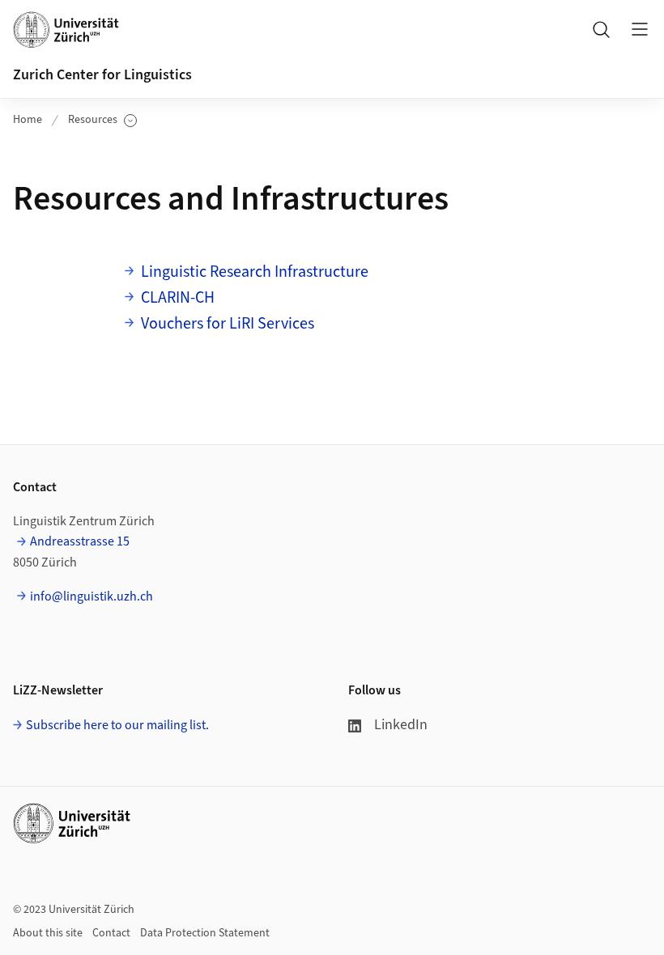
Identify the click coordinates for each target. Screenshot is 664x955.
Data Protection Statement (205, 933)
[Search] (600, 29)
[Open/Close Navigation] (639, 29)
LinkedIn (401, 725)
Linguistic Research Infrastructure (254, 272)
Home (27, 120)
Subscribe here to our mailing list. (117, 725)
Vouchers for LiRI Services (227, 323)
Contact (111, 933)
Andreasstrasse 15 (80, 541)
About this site (48, 933)
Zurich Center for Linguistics (102, 75)
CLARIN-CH (178, 297)
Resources (102, 120)
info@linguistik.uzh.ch (91, 596)
